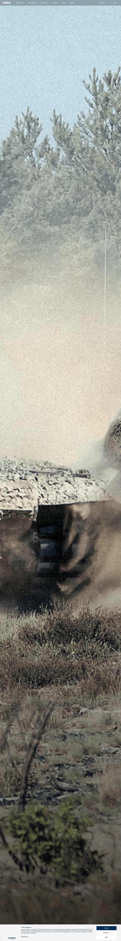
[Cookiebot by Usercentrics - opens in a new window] (12, 938)
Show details (24, 936)
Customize (105, 932)
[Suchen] (110, 3)
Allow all (106, 928)
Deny (106, 937)
